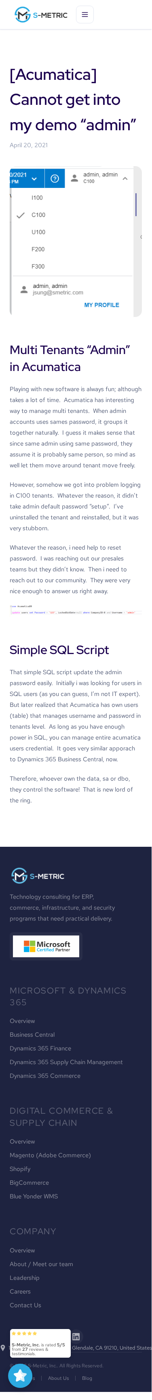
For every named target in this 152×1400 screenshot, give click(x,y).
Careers (20, 1292)
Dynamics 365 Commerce (45, 1076)
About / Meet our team (41, 1264)
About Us (58, 1378)
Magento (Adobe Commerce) (50, 1155)
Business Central (32, 1035)
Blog (87, 1378)
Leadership (25, 1278)
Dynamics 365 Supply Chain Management (66, 1062)
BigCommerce (29, 1183)
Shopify (20, 1169)
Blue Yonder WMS (34, 1196)
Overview (22, 1021)
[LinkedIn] (76, 1336)
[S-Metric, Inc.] (41, 14)
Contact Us (25, 1305)
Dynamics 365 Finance (40, 1048)
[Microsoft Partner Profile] (46, 946)
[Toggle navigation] (85, 14)
